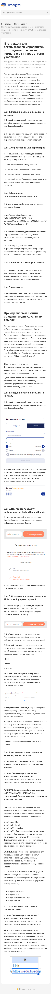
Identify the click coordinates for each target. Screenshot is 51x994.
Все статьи (6, 24)
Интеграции (19, 24)
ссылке (7, 744)
